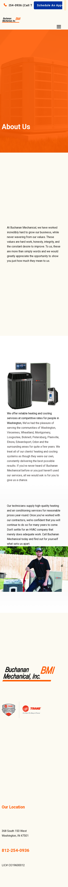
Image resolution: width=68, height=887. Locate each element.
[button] (22, 5)
